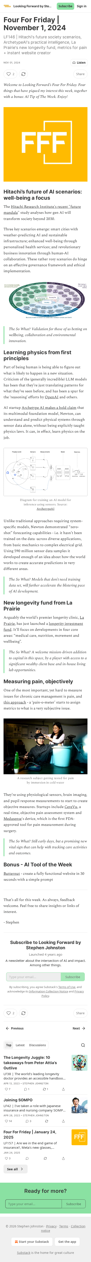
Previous (17, 1028)
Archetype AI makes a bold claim (49, 408)
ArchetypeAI (45, 508)
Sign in (82, 6)
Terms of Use (66, 987)
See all (12, 1169)
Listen (81, 63)
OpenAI (52, 397)
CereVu (70, 807)
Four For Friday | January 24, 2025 (30, 1134)
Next (76, 1028)
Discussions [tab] (37, 1045)
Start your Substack (34, 1242)
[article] (45, 1073)
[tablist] (26, 1045)
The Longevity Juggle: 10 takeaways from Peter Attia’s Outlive (30, 1062)
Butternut (12, 874)
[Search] (83, 1045)
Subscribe (65, 6)
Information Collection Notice (48, 991)
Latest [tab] (20, 1045)
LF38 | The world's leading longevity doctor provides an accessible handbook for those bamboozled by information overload (34, 1076)
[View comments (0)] (27, 1158)
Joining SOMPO (18, 1100)
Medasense (13, 819)
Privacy (51, 1226)
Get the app (67, 1242)
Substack (23, 1253)
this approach (15, 702)
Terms (63, 1226)
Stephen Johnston (35, 1083)
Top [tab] (8, 1045)
